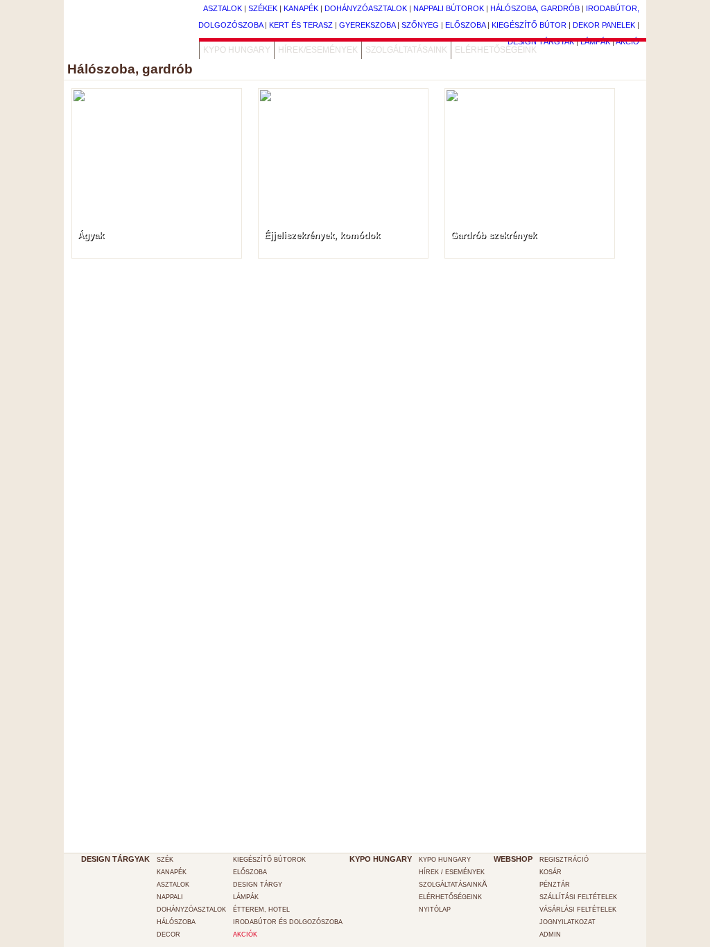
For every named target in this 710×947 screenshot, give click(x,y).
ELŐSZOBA (250, 872)
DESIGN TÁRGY (257, 884)
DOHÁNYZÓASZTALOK (191, 909)
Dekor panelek (604, 25)
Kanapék (301, 8)
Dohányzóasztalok (365, 8)
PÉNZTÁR (554, 884)
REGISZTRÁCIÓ (564, 859)
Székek (262, 8)
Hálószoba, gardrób (535, 8)
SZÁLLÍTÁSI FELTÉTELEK (578, 897)
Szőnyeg (420, 25)
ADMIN (550, 934)
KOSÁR (550, 872)
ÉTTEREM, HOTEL (261, 909)
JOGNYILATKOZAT (567, 922)
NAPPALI (170, 897)
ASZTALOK (173, 884)
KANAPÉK (172, 872)
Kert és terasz (301, 25)
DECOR (168, 934)
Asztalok (222, 8)
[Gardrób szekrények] (530, 108)
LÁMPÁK (246, 897)
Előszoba (465, 25)
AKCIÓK (245, 934)
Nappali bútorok (448, 8)
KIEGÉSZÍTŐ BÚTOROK (269, 859)
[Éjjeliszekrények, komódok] (343, 121)
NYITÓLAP (435, 909)
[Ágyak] (156, 108)
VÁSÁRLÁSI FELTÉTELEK (577, 909)
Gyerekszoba (367, 25)
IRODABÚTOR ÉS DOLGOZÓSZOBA (288, 922)
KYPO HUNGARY (236, 50)
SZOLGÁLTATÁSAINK (406, 50)
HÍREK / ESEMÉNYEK (452, 872)
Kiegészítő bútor (529, 25)
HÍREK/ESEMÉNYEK (318, 50)
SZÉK (165, 859)
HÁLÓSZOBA (176, 922)
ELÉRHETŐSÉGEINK (496, 50)
